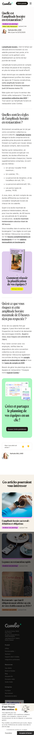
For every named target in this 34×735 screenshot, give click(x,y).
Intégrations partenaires (12, 659)
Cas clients (8, 668)
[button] (30, 3)
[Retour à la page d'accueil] (7, 3)
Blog (6, 673)
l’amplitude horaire (23, 135)
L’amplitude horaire (9, 47)
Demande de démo (11, 696)
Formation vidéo (10, 679)
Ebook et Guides (10, 671)
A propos (7, 690)
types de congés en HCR (14, 363)
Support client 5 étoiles (12, 657)
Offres (7, 648)
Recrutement (9, 693)
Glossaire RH (9, 676)
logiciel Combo (13, 373)
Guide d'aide (9, 682)
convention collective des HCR (14, 98)
